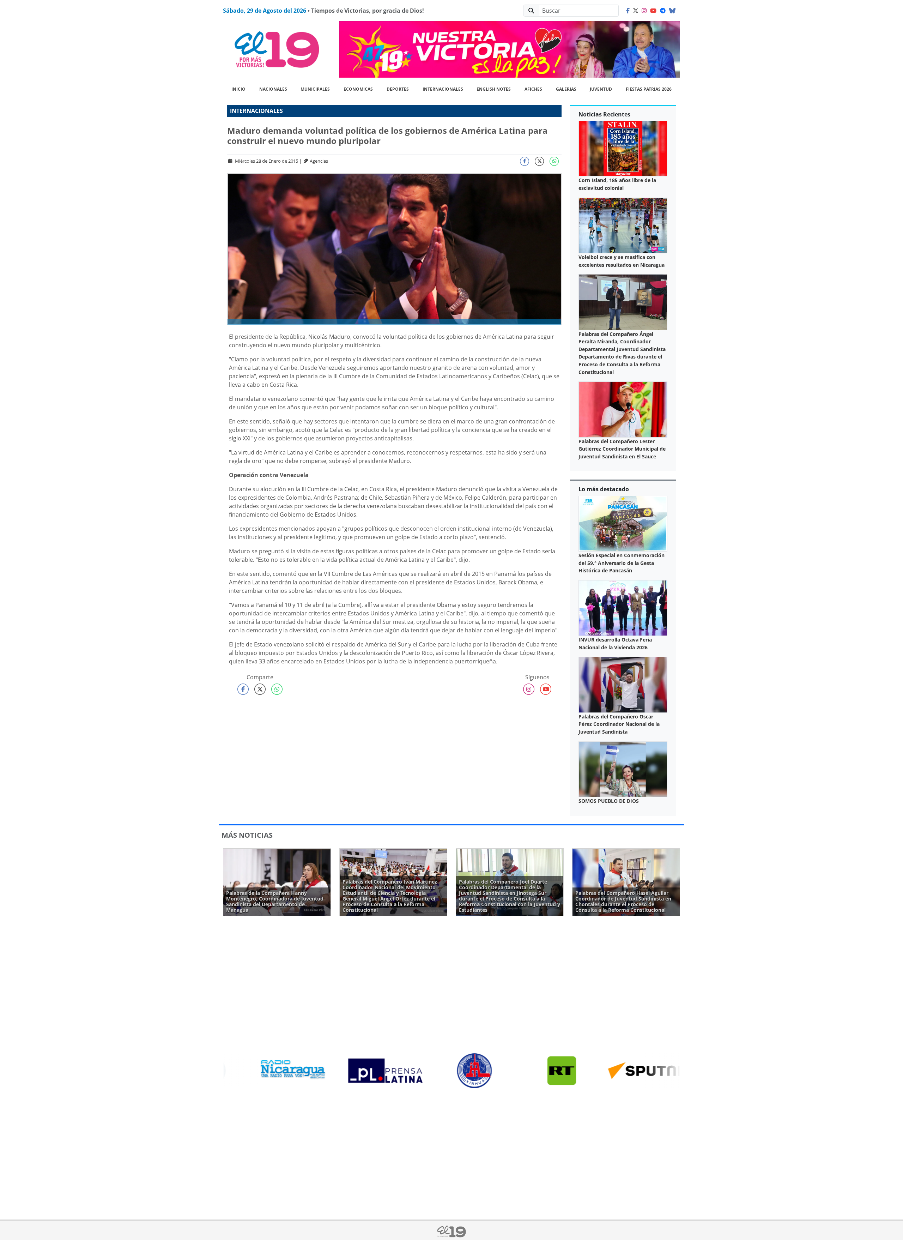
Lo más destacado (603, 489)
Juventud (601, 89)
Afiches (533, 89)
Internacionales (443, 89)
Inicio (238, 89)
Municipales (315, 89)
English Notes (494, 89)
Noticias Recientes (604, 114)
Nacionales (273, 89)
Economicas (358, 89)
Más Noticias (247, 835)
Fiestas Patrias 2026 (649, 89)
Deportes (398, 89)
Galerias (566, 89)
